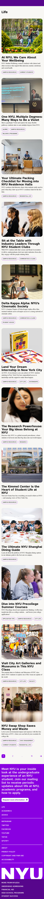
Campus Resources (9, 72)
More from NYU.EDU (10, 883)
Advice (5, 815)
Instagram (6, 821)
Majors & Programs (10, 133)
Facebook (6, 829)
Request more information (14, 800)
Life (3, 807)
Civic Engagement (26, 740)
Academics (7, 811)
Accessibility (8, 860)
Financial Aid (8, 889)
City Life (23, 382)
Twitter (5, 825)
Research (23, 442)
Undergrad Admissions (12, 886)
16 (32, 756)
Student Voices (8, 322)
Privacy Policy (8, 852)
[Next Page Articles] (40, 756)
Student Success (10, 896)
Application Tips (8, 619)
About (4, 848)
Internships (33, 382)
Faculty (32, 681)
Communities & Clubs (27, 259)
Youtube (5, 833)
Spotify (5, 841)
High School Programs (13, 893)
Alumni (5, 129)
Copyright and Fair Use (13, 856)
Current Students (26, 72)
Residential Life (25, 196)
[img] (22, 36)
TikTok (4, 837)
